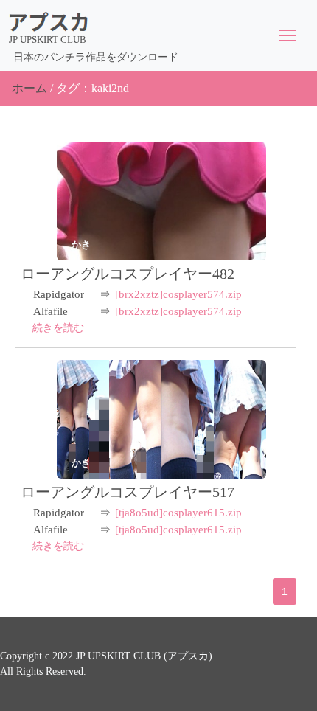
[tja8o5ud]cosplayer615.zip (178, 512)
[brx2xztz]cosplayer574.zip (178, 294)
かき (81, 244)
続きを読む (58, 327)
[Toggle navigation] (287, 35)
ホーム (29, 88)
